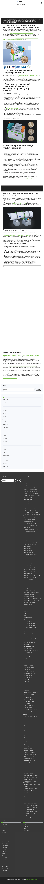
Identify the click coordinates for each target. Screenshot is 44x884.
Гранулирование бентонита (29, 671)
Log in (25, 824)
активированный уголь (28, 665)
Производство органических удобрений (32, 771)
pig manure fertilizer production (30, 631)
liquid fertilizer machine (28, 588)
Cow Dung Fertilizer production (30, 531)
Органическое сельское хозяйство (31, 754)
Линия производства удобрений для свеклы (33, 720)
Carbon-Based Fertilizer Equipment (31, 512)
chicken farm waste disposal (29, 519)
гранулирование (32, 20)
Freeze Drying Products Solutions (30, 561)
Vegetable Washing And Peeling (30, 659)
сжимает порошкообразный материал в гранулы (27, 75)
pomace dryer (26, 634)
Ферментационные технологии (30, 803)
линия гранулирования (28, 707)
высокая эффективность (29, 187)
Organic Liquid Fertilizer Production (31, 627)
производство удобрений (24, 189)
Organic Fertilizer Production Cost (30, 625)
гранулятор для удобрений (29, 681)
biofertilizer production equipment (30, 503)
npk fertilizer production (28, 613)
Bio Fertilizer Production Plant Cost (30, 491)
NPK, (24, 619)
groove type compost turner (29, 571)
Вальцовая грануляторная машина (11, 108)
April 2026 (5, 410)
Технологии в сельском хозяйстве (31, 788)
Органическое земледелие (29, 752)
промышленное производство (8, 21)
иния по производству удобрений (31, 692)
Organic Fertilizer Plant (28, 621)
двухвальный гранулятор (29, 686)
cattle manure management (29, 517)
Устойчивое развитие (37, 19)
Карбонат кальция (27, 697)
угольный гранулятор (28, 794)
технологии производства (26, 21)
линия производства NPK (29, 718)
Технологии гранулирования (22, 19)
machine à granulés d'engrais (29, 602)
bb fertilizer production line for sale (31, 485)
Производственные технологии (30, 769)
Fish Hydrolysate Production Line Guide (31, 558)
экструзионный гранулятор (29, 817)
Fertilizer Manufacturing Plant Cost (30, 554)
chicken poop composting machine (30, 525)
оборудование (16, 189)
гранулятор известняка (28, 682)
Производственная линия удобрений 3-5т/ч (33, 766)
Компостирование (27, 703)
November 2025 (6, 424)
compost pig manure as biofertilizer (31, 529)
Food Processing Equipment (29, 560)
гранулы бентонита (28, 675)
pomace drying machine (28, 636)
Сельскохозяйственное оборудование (32, 784)
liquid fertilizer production (29, 596)
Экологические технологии (29, 809)
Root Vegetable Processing (29, 646)
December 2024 (6, 455)
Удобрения (26, 796)
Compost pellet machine (28, 527)
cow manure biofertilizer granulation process (33, 533)
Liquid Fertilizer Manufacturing (30, 590)
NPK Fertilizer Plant (27, 611)
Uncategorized (10, 186)
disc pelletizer (26, 540)
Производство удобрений (12, 19)
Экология (25, 815)
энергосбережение (12, 22)
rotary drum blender (28, 648)
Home (24, 10)
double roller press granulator (30, 544)
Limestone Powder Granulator (30, 584)
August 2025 (5, 432)
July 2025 (4, 435)
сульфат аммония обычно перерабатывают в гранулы (21, 33)
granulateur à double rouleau (29, 569)
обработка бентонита (28, 746)
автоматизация (6, 187)
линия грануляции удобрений (30, 711)
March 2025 (5, 446)
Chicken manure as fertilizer (29, 521)
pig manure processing (28, 633)
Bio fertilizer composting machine (30, 489)
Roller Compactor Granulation (29, 642)
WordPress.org (27, 830)
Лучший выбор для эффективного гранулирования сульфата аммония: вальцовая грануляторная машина (21, 26)
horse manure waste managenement (31, 577)
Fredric (4, 19)
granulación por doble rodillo (29, 567)
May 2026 (5, 407)
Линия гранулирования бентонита (31, 709)
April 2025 (5, 444)
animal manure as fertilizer (29, 481)
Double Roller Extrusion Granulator (31, 542)
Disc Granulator (27, 538)
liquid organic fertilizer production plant (31, 600)
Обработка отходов (28, 748)
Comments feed (27, 828)
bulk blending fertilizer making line (30, 508)
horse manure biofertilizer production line (32, 575)
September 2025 (6, 430)
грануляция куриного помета (30, 684)
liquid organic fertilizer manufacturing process (33, 598)
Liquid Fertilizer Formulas (29, 586)
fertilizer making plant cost (29, 552)
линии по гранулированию (29, 705)
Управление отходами (28, 797)
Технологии (26, 786)
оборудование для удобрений (30, 742)
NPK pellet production (28, 617)
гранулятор (36, 187)
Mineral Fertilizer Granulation (29, 609)
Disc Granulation (27, 536)
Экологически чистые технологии (30, 807)
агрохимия (5, 20)
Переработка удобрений (29, 762)
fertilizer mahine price (28, 550)
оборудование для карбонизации (31, 728)
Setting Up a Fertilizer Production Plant (31, 650)
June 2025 (5, 438)
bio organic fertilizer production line (31, 493)
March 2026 (5, 413)
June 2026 (5, 405)
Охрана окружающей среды (29, 758)
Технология (30, 19)
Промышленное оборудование (30, 777)
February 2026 (6, 416)
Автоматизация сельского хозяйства (31, 663)
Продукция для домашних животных (31, 764)
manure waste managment (29, 608)
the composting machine (28, 656)
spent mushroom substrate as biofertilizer (32, 654)
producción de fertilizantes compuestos (32, 640)
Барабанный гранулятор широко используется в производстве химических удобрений (21, 355)
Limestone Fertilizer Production (30, 581)
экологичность (5, 22)
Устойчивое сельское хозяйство (30, 801)
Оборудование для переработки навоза (32, 735)
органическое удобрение (29, 756)
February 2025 (6, 449)
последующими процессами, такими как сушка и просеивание (22, 366)
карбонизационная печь (29, 699)
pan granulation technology (29, 629)
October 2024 (5, 460)
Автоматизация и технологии (30, 661)
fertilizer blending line (28, 548)
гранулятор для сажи (28, 679)
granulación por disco (28, 565)
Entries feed (26, 826)
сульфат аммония (17, 21)
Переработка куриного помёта (30, 760)
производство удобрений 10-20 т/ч (31, 775)
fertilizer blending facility (28, 546)
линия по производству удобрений (31, 716)
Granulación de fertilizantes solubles (31, 563)
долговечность (5, 189)
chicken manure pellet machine (30, 523)
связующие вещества (20, 110)
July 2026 (4, 402)
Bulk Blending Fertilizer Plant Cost (30, 510)
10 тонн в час (26, 480)
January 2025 (5, 452)
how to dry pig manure (28, 579)
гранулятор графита (28, 677)
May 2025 (5, 441)
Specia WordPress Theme (31, 879)
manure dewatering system (29, 606)
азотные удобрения (11, 20)
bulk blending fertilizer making (29, 506)
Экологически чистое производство (31, 805)
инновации (11, 189)
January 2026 (5, 419)
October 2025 (5, 427)
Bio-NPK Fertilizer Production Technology (32, 495)
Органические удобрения (29, 750)
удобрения (34, 21)
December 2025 (6, 421)
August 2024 (5, 466)
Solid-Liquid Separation (28, 652)
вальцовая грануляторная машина (22, 20)
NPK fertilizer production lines (29, 615)
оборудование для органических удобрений (33, 730)
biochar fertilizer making (28, 497)
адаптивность (11, 187)
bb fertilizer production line (29, 483)
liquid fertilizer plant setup (29, 594)
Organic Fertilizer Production (29, 623)
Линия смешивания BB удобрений (31, 721)
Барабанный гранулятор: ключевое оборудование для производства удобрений (20, 194)
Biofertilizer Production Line (29, 505)
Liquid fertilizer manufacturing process (31, 592)
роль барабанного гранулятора (19, 203)
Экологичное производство (29, 813)
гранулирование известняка (29, 673)
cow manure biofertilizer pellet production (32, 535)
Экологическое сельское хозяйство (31, 811)
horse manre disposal (28, 573)
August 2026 (5, 399)
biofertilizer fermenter (28, 499)
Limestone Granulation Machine (30, 583)
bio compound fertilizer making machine (32, 487)
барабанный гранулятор (19, 187)
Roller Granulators (27, 644)
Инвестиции (26, 690)
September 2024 (6, 463)
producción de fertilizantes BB (30, 638)
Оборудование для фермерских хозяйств (32, 744)
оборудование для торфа (29, 741)
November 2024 (6, 458)
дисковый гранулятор (28, 688)
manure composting (28, 604)
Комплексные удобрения (29, 701)
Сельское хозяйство (28, 779)
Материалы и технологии (29, 723)
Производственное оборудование (31, 767)
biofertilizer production (28, 501)
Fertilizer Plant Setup (28, 556)
